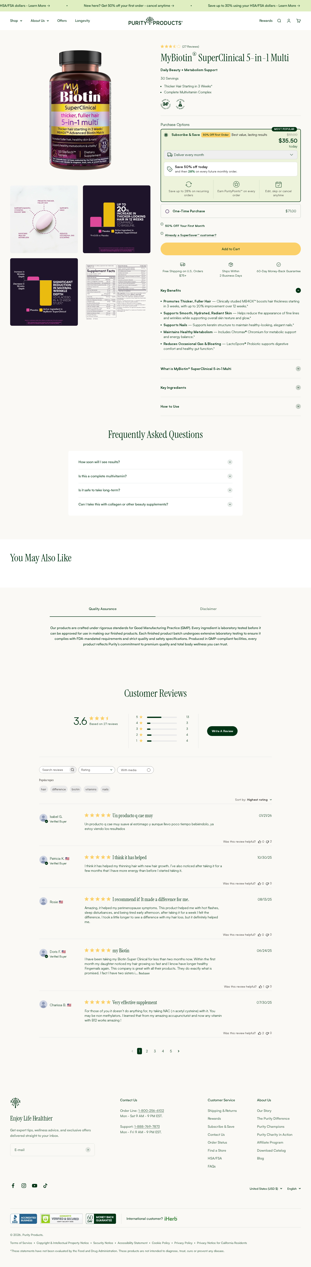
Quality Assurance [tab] (103, 609)
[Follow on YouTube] (34, 1185)
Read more (144, 973)
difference (59, 789)
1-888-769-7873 (147, 1126)
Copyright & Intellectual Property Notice (63, 1243)
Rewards (265, 20)
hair (43, 789)
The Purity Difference (273, 1118)
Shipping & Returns (222, 1110)
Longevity (82, 20)
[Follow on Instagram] (24, 1185)
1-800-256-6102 (151, 1110)
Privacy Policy (183, 1243)
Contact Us (216, 1134)
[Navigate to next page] (178, 1051)
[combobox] (96, 770)
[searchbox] (54, 769)
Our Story (264, 1110)
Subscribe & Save (186, 135)
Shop (14, 20)
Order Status (217, 1142)
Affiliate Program (270, 1142)
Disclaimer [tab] (208, 609)
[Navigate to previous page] (132, 1051)
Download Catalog (271, 1150)
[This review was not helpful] (267, 841)
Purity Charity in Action (274, 1134)
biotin (76, 789)
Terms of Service (21, 1243)
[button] (231, 290)
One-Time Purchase (189, 211)
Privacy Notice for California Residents (222, 1243)
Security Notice (103, 1243)
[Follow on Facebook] (13, 1185)
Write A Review (222, 731)
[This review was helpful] (259, 841)
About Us (38, 20)
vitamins (90, 789)
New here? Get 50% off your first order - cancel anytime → (116, 5)
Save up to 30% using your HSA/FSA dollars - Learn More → (241, 5)
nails (105, 789)
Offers (62, 20)
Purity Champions (270, 1126)
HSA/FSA (215, 1158)
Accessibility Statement (132, 1243)
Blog (260, 1158)
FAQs (212, 1166)
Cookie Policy (161, 1243)
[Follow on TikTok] (45, 1185)
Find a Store (217, 1150)
